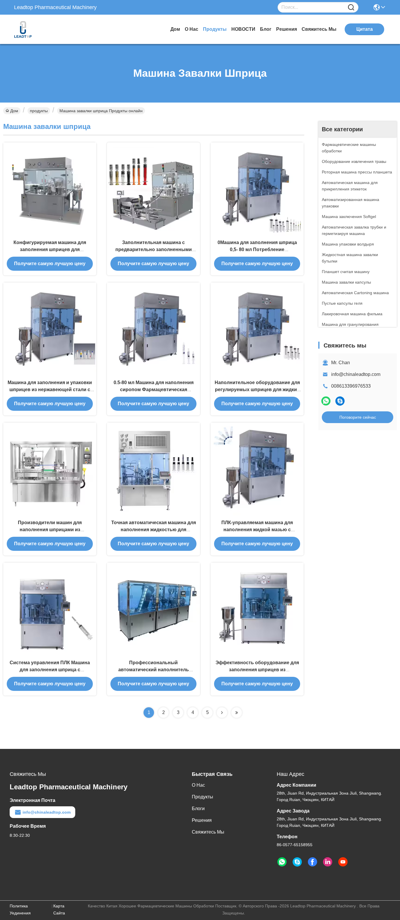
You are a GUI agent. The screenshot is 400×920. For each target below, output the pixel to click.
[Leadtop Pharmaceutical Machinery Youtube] (343, 862)
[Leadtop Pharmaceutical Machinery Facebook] (312, 862)
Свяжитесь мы (319, 29)
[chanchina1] (340, 401)
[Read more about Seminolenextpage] (222, 712)
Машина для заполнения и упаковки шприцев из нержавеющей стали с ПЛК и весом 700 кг (50, 389)
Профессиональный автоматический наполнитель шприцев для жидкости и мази (153, 669)
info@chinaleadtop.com (355, 374)
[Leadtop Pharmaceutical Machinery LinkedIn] (327, 862)
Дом (175, 29)
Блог (265, 29)
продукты (215, 29)
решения (286, 29)
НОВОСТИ (243, 29)
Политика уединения (20, 909)
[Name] (351, 7)
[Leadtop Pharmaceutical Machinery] (46, 29)
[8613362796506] (282, 862)
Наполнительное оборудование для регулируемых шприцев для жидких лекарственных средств (257, 389)
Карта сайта (59, 909)
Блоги (198, 808)
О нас (191, 29)
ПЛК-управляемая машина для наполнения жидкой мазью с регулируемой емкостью (257, 529)
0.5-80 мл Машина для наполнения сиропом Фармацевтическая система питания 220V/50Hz (154, 389)
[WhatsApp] (326, 401)
